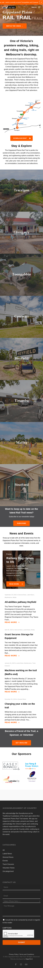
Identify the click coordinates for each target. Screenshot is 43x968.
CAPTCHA (7, 928)
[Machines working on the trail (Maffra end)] (21, 677)
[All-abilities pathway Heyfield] (21, 608)
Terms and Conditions (26, 954)
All (4, 850)
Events (5, 861)
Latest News (7, 854)
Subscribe (21, 523)
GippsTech (29, 959)
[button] (36, 7)
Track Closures (8, 864)
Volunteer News (9, 868)
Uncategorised (8, 871)
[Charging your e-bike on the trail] (21, 711)
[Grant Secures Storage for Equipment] (21, 642)
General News (8, 857)
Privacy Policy (13, 954)
